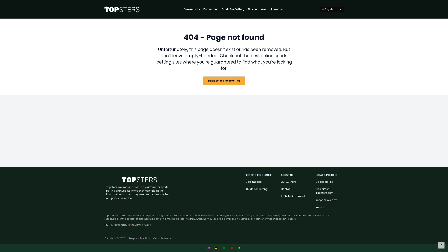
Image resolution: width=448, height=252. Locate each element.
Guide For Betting (233, 9)
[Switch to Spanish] (231, 247)
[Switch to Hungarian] (224, 247)
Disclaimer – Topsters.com (325, 190)
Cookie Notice (324, 182)
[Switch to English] (208, 247)
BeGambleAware (141, 224)
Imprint (320, 207)
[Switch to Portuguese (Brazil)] (239, 247)
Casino (252, 9)
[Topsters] (121, 9)
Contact (286, 189)
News (263, 9)
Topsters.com (112, 215)
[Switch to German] (216, 247)
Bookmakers (192, 9)
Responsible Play (326, 200)
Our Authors (288, 182)
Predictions (210, 9)
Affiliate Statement (293, 196)
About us (277, 9)
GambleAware (162, 238)
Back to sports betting (224, 80)
